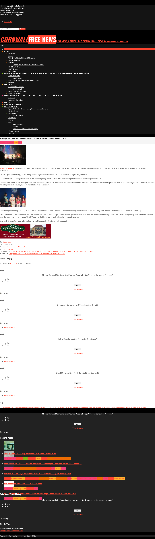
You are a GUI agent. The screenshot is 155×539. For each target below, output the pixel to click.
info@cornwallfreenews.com (11, 531)
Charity (32, 407)
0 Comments (9, 249)
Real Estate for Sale (142, 407)
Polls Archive (9, 327)
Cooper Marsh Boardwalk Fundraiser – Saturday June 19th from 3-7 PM (37, 254)
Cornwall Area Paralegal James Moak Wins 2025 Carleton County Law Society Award (37, 473)
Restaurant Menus (46, 407)
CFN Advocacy (58, 407)
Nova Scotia (2, 407)
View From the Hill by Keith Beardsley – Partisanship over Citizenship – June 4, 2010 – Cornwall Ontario (52, 251)
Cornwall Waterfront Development (121, 407)
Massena (53, 407)
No (8, 281)
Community (11, 458)
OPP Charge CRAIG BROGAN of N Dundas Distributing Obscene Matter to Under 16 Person (40, 493)
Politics (63, 468)
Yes (8, 279)
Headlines (32, 458)
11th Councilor (109, 407)
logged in (13, 263)
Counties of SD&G (18, 478)
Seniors (44, 458)
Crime (28, 498)
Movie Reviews (73, 407)
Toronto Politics (27, 407)
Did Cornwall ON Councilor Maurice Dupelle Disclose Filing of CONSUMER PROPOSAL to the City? (43, 463)
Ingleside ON (44, 478)
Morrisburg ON (61, 478)
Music (16, 142)
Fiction (131, 407)
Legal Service (20, 407)
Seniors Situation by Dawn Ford (59, 458)
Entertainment (8, 142)
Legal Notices (14, 407)
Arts (1, 142)
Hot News (47, 468)
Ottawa (100, 478)
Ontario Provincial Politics (87, 478)
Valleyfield (135, 407)
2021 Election (80, 407)
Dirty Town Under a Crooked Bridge (91, 407)
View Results (77, 289)
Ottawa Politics (65, 407)
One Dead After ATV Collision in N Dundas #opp (23, 483)
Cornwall (19, 458)
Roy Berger (8, 407)
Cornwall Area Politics (28, 468)
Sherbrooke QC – (7, 168)
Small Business (119, 478)
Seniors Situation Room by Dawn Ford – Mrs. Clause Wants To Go (30, 453)
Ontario (38, 458)
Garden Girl (103, 407)
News (20, 142)
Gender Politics (38, 407)
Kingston (52, 478)
